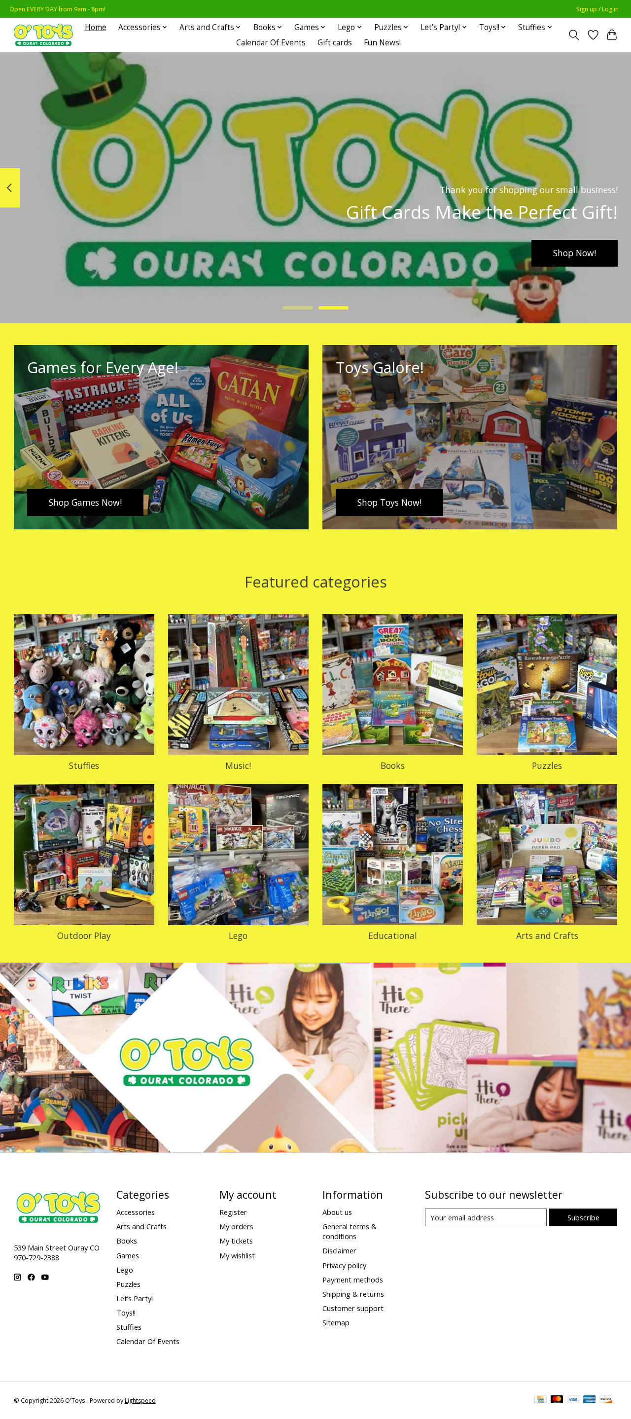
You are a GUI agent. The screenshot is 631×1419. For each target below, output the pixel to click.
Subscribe (583, 1217)
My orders (236, 1226)
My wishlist (237, 1255)
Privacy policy (344, 1265)
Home (95, 27)
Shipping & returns (353, 1294)
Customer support (353, 1308)
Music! (238, 765)
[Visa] (573, 1400)
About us (337, 1212)
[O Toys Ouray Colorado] (43, 34)
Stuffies (84, 765)
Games (127, 1255)
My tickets (236, 1241)
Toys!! (126, 1312)
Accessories (135, 1212)
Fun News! (382, 42)
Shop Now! (574, 253)
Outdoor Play (84, 935)
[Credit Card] (540, 1400)
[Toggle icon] (573, 35)
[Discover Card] (605, 1400)
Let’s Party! (134, 1298)
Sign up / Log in (597, 9)
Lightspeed (140, 1400)
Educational (392, 935)
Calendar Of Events (271, 42)
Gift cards (334, 42)
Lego (238, 935)
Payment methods (352, 1279)
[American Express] (589, 1400)
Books (393, 765)
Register (233, 1212)
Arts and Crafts (547, 935)
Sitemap (336, 1322)
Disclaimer (339, 1250)
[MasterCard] (557, 1400)
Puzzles (547, 765)
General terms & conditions (349, 1231)
